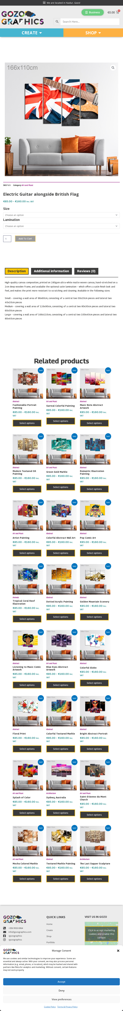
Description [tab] (17, 271)
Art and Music (27, 185)
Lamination (11, 220)
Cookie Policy (50, 1006)
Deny (62, 990)
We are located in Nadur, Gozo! (62, 2)
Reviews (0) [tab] (86, 271)
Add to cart (25, 238)
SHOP (91, 33)
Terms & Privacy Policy (67, 1006)
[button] (118, 950)
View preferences (61, 999)
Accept (61, 981)
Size (6, 209)
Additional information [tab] (51, 271)
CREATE (30, 33)
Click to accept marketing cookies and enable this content (101, 934)
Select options (27, 423)
